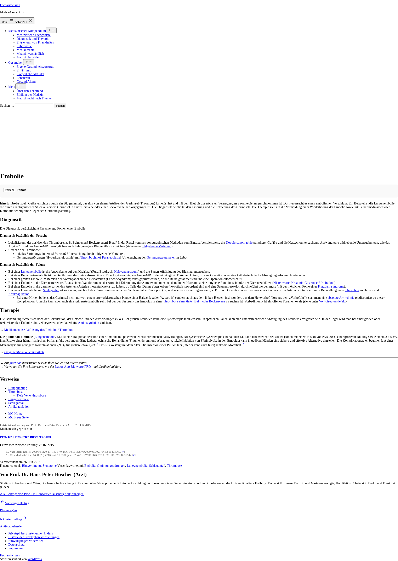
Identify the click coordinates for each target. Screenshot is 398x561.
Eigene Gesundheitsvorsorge (35, 66)
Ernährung (23, 70)
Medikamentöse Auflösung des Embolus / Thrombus (38, 329)
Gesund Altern (26, 81)
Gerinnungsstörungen (111, 465)
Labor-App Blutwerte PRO (73, 366)
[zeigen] (9, 190)
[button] (30, 533)
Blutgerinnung (17, 388)
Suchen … (7, 105)
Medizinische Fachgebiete (34, 35)
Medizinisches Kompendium (27, 31)
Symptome (49, 465)
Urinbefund (326, 282)
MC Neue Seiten (19, 417)
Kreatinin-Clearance (304, 282)
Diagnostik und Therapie (33, 38)
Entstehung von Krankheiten (35, 42)
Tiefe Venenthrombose (31, 395)
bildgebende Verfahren (156, 246)
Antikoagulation (18, 294)
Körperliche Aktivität (30, 74)
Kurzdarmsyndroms (331, 286)
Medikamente (25, 50)
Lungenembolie (31, 271)
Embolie (89, 465)
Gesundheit (15, 62)
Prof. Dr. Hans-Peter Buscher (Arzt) (25, 437)
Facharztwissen (10, 5)
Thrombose (15, 391)
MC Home (15, 413)
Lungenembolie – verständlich (24, 352)
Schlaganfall (51, 290)
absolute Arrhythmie (341, 297)
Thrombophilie (90, 257)
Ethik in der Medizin (30, 94)
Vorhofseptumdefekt (332, 301)
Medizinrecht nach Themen (34, 98)
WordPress (35, 559)
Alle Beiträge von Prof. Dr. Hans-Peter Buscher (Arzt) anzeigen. (42, 494)
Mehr (11, 86)
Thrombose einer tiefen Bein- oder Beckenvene (194, 301)
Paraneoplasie (111, 257)
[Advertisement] (199, 139)
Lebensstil (23, 78)
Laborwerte (24, 46)
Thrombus (352, 290)
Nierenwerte (281, 282)
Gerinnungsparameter (161, 257)
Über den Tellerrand (30, 91)
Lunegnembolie (137, 465)
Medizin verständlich (30, 53)
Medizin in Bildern (29, 57)
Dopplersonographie (239, 242)
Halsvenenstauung (126, 271)
